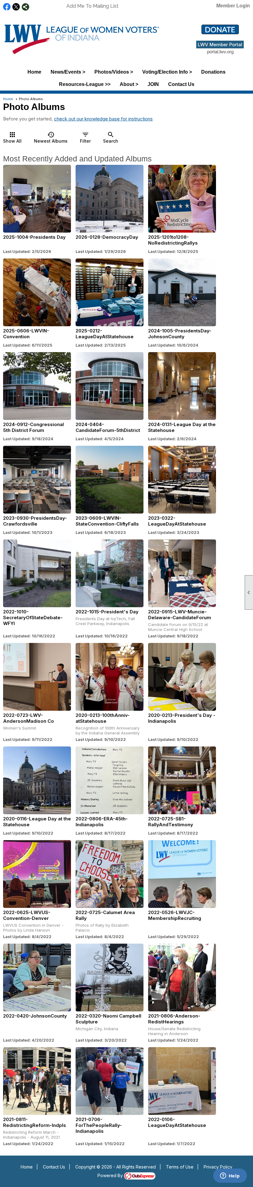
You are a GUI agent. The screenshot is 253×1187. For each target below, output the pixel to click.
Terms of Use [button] (179, 1166)
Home (34, 72)
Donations (213, 72)
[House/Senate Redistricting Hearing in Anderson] (182, 977)
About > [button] (129, 84)
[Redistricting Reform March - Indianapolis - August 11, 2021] (37, 1081)
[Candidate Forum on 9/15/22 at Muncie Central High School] (182, 573)
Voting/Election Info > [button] (167, 72)
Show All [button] (12, 137)
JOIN (153, 84)
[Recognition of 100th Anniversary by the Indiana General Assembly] (109, 677)
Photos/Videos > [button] (113, 72)
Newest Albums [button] (51, 137)
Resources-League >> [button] (84, 84)
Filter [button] (85, 137)
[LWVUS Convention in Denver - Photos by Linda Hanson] (37, 874)
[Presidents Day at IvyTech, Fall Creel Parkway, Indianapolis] (109, 573)
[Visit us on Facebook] (7, 7)
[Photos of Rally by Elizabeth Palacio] (109, 874)
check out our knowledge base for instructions (103, 119)
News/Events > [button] (68, 72)
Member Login (233, 5)
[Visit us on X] (16, 7)
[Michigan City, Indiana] (109, 977)
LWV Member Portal (220, 44)
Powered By (110, 1175)
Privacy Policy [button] (218, 1166)
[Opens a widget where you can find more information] (230, 1176)
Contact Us (181, 84)
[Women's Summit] (37, 677)
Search (110, 137)
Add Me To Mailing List (92, 6)
